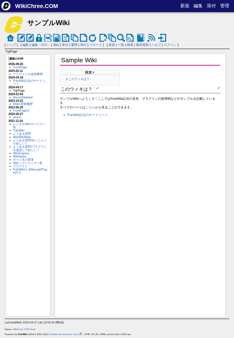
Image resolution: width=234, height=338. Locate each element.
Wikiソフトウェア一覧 (28, 163)
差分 (65, 45)
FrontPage (20, 67)
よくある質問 (22, 133)
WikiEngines (21, 153)
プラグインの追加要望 (28, 74)
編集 (198, 5)
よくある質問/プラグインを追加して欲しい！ (30, 148)
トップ (11, 45)
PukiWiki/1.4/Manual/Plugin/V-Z (30, 171)
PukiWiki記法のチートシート (29, 82)
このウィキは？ (79, 79)
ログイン (170, 45)
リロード (95, 45)
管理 (224, 5)
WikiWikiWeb (21, 137)
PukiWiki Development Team (64, 334)
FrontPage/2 (21, 110)
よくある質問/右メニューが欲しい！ (30, 142)
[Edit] (97, 88)
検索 (130, 45)
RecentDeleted (22, 97)
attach (17, 117)
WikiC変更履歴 (23, 104)
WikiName (20, 156)
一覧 (121, 45)
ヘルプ (156, 45)
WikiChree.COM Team (24, 329)
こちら (90, 107)
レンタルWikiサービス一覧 (29, 125)
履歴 (74, 45)
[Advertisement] (28, 245)
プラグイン (20, 166)
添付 (211, 5)
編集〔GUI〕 (41, 45)
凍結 (56, 45)
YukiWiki (18, 130)
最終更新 (142, 45)
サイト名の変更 (23, 159)
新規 (184, 5)
